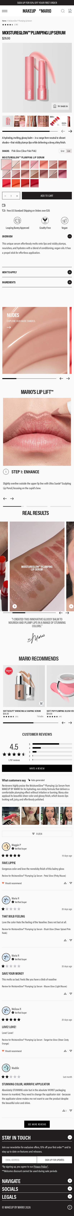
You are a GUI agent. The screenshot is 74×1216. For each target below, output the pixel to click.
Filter (39, 834)
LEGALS (9, 1196)
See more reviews (37, 1124)
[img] (36, 780)
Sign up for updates (54, 1159)
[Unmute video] (20, 606)
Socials (10, 1189)
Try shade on (63, 106)
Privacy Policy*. (41, 1166)
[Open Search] (63, 11)
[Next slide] (68, 378)
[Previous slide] (61, 378)
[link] (10, 24)
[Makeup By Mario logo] (37, 11)
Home (4, 20)
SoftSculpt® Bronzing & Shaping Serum (22, 711)
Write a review (37, 768)
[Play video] (71, 606)
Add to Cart (47, 195)
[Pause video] (14, 606)
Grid (62, 151)
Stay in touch (16, 1137)
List (68, 151)
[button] (41, 703)
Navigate (11, 1181)
